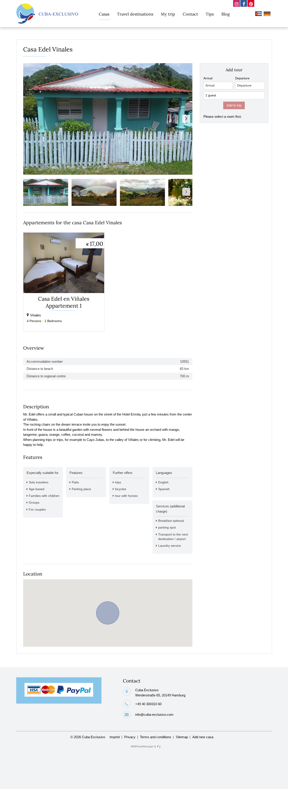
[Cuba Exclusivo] (47, 13)
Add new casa (202, 737)
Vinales (35, 315)
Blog (225, 14)
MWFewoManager (142, 746)
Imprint (115, 737)
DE (267, 14)
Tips (210, 14)
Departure (242, 78)
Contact (190, 14)
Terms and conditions (155, 737)
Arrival (207, 78)
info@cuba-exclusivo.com (154, 714)
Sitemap (182, 737)
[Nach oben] (277, 782)
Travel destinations (135, 14)
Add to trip (234, 105)
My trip (168, 14)
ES (259, 14)
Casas (104, 14)
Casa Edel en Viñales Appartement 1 (63, 302)
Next (186, 119)
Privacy (129, 737)
